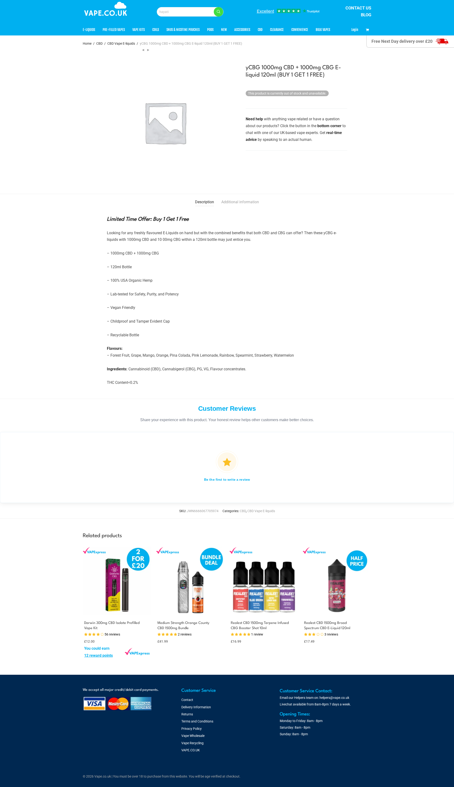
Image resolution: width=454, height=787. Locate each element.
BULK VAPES (323, 30)
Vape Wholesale (193, 736)
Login (354, 30)
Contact (187, 700)
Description (204, 202)
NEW (224, 30)
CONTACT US (358, 7)
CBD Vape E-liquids (121, 43)
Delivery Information (196, 707)
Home (87, 43)
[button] (218, 12)
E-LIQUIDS (89, 30)
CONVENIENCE (299, 30)
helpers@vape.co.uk (334, 698)
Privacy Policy (191, 729)
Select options (93, 655)
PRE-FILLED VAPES (114, 30)
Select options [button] (165, 641)
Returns (187, 714)
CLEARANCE (277, 30)
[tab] (204, 202)
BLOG (366, 14)
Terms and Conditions (197, 721)
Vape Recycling (192, 743)
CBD (260, 30)
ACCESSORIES (242, 30)
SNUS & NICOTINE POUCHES (183, 30)
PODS (210, 30)
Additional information (240, 202)
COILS (155, 30)
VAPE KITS (138, 30)
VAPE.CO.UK (190, 750)
